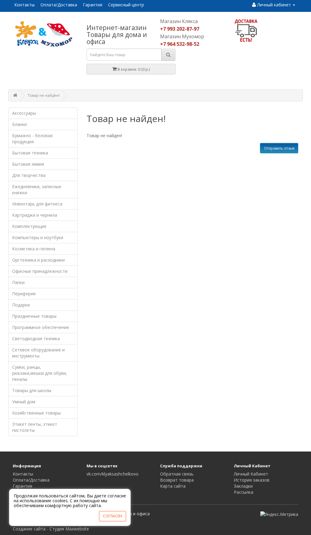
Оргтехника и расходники (38, 260)
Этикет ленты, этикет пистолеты (34, 427)
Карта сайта (173, 486)
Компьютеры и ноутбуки (37, 237)
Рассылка (243, 492)
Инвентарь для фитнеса (37, 204)
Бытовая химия (28, 164)
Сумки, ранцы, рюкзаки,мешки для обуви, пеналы (39, 373)
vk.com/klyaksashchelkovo (112, 474)
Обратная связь (176, 474)
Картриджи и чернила (34, 215)
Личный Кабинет (251, 474)
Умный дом (23, 402)
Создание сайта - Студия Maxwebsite (51, 529)
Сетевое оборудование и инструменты (38, 353)
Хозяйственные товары (36, 413)
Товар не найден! (44, 95)
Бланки (19, 124)
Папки (18, 282)
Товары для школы (31, 390)
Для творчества (29, 175)
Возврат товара (177, 480)
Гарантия (92, 5)
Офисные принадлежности (39, 271)
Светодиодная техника (36, 338)
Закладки (243, 486)
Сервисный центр (126, 5)
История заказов (251, 480)
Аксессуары (24, 113)
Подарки (21, 305)
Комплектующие (29, 226)
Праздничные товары (34, 316)
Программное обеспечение (40, 327)
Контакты (24, 5)
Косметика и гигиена (33, 249)
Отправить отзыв (279, 148)
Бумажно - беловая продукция (32, 138)
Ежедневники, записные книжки (36, 189)
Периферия (24, 293)
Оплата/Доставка (58, 5)
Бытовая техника (30, 153)
